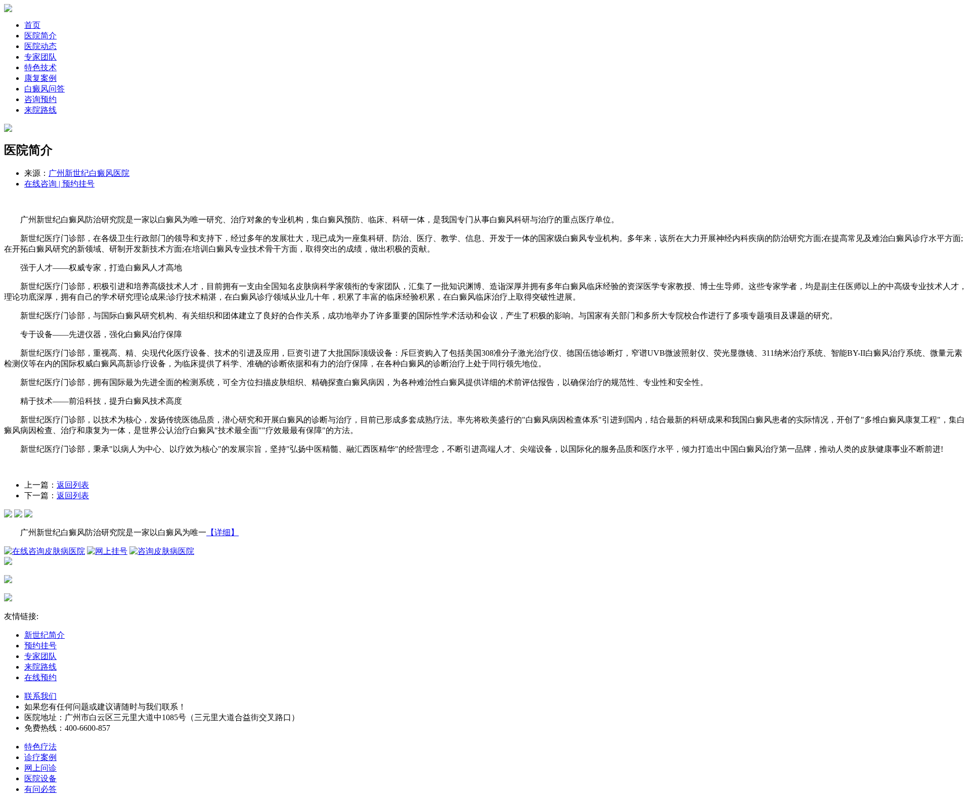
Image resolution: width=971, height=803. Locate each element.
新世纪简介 (44, 635)
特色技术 (40, 67)
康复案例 (40, 78)
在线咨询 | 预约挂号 (59, 183)
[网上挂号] (107, 551)
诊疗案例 (40, 757)
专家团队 (40, 57)
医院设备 (40, 778)
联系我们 (40, 696)
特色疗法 (40, 746)
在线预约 (40, 677)
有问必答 (40, 789)
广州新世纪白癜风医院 (89, 173)
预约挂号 (40, 645)
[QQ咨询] (28, 514)
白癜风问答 (44, 88)
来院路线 (40, 110)
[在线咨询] (8, 514)
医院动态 (40, 46)
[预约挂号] (18, 514)
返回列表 (73, 485)
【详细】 (222, 532)
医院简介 (40, 35)
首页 (32, 25)
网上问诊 (40, 768)
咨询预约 (40, 99)
